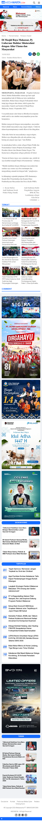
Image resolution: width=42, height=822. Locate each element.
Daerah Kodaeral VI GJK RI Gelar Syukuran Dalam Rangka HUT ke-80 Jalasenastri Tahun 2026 (13, 778)
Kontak (12, 801)
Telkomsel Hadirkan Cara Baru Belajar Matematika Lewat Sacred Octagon (13, 744)
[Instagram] (25, 815)
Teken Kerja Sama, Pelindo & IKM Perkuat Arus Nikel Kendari (14, 787)
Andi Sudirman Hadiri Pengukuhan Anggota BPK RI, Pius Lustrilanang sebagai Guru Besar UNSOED (31, 194)
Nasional (6, 7)
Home (4, 36)
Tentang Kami (20, 804)
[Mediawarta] (13, 3)
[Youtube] (22, 815)
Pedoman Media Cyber (24, 801)
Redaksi (37, 801)
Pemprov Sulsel (25, 36)
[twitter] (34, 55)
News (15, 7)
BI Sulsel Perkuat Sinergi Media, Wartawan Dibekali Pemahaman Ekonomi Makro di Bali (14, 756)
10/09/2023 (6, 54)
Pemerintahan (14, 36)
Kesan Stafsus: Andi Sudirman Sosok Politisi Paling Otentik (10, 190)
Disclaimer (4, 801)
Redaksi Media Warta (14, 58)
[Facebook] (16, 815)
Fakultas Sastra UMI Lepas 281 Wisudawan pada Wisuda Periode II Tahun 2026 (14, 766)
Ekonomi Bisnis (26, 7)
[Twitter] (19, 815)
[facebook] (30, 54)
